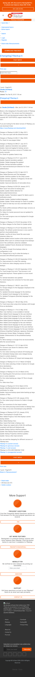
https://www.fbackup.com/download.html (13, 128)
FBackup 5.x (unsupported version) (11, 452)
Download (23, 619)
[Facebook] (5, 654)
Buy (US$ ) (18, 9)
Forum (20, 669)
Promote (7, 635)
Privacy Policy (24, 624)
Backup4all (20, 607)
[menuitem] (7, 27)
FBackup (7, 622)
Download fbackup (13, 51)
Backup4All (23, 622)
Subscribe (26, 649)
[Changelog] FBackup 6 (11, 56)
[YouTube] (19, 654)
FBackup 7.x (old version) (8, 448)
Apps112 (11, 610)
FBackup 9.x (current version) (9, 444)
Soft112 (6, 610)
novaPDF (15, 609)
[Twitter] (10, 654)
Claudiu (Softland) (6, 89)
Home (6, 619)
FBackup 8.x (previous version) (9, 446)
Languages (8, 624)
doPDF (20, 609)
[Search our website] (33, 15)
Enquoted (28, 610)
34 (5, 92)
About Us (7, 629)
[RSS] (24, 654)
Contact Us (8, 632)
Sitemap (14, 669)
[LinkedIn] (15, 654)
